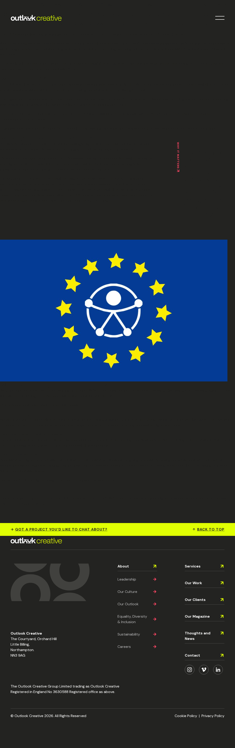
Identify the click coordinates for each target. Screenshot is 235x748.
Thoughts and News (197, 636)
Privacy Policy (212, 715)
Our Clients (195, 599)
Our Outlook (128, 604)
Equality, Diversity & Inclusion (132, 619)
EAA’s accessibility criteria (103, 113)
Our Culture (127, 591)
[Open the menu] (219, 18)
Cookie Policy (186, 715)
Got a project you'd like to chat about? (61, 529)
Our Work (193, 583)
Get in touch (11, 503)
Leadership (127, 579)
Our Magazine (197, 616)
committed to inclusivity (209, 43)
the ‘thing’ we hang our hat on (125, 49)
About (123, 566)
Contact (192, 655)
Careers (124, 646)
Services (193, 566)
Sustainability (129, 634)
